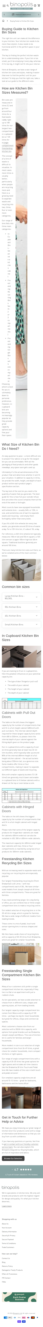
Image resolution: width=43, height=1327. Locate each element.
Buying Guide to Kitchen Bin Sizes (22, 21)
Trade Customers (8, 1247)
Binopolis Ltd (17, 1313)
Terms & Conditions (9, 1243)
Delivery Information (9, 1231)
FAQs (4, 1282)
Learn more (7, 1206)
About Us (5, 1224)
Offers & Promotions (9, 1274)
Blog (3, 1262)
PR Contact (6, 1278)
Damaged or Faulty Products (12, 1270)
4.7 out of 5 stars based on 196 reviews (21, 1174)
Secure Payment (8, 1239)
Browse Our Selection (13, 1158)
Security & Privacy (8, 1235)
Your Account (6, 1228)
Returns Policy (7, 1266)
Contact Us (6, 1258)
